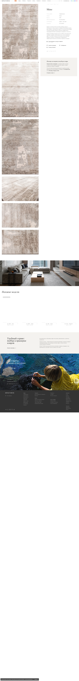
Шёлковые (25, 399)
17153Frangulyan (69, 323)
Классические (25, 395)
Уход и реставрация (53, 403)
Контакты (49, 0)
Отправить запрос (50, 72)
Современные (25, 394)
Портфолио (38, 0)
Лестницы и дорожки (38, 400)
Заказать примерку (52, 45)
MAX (58, 70)
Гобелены (24, 0)
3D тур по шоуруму (53, 395)
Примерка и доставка (54, 402)
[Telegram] (47, 51)
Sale (15, 0)
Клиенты (67, 395)
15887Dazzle (30, 323)
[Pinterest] (55, 51)
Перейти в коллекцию (58, 276)
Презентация (11, 383)
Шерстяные (25, 398)
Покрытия (29, 0)
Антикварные (25, 403)
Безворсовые (25, 402)
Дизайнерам (68, 398)
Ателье (34, 0)
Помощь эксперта (52, 47)
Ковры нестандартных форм (39, 399)
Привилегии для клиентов (68, 401)
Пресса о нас (68, 399)
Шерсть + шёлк (25, 400)
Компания (44, 0)
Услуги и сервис (53, 399)
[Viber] (51, 51)
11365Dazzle (50, 323)
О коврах (51, 394)
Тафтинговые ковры (38, 402)
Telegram (55, 70)
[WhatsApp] (53, 51)
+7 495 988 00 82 (66, 0)
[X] (49, 51)
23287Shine (11, 323)
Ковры (19, 0)
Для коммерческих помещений (40, 394)
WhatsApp (51, 70)
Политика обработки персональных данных (68, 408)
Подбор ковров (53, 400)
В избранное (63, 45)
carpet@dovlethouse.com (12, 381)
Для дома (36, 395)
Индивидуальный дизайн (39, 403)
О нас (67, 394)
